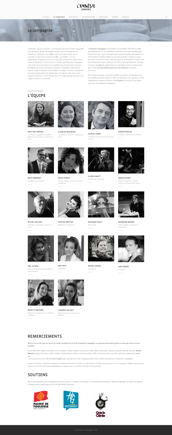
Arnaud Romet (124, 178)
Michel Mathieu (35, 222)
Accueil (46, 17)
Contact (125, 17)
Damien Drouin (125, 132)
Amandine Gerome (126, 222)
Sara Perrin (123, 267)
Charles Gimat (94, 134)
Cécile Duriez (64, 178)
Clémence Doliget (66, 310)
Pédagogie (103, 17)
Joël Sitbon (33, 266)
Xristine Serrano (35, 132)
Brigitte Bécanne (35, 310)
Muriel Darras (94, 266)
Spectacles (73, 17)
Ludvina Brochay (65, 222)
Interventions (88, 17)
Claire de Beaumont (67, 132)
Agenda (115, 17)
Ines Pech (62, 266)
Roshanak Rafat (95, 222)
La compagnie (59, 17)
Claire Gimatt (94, 176)
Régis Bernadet (34, 178)
